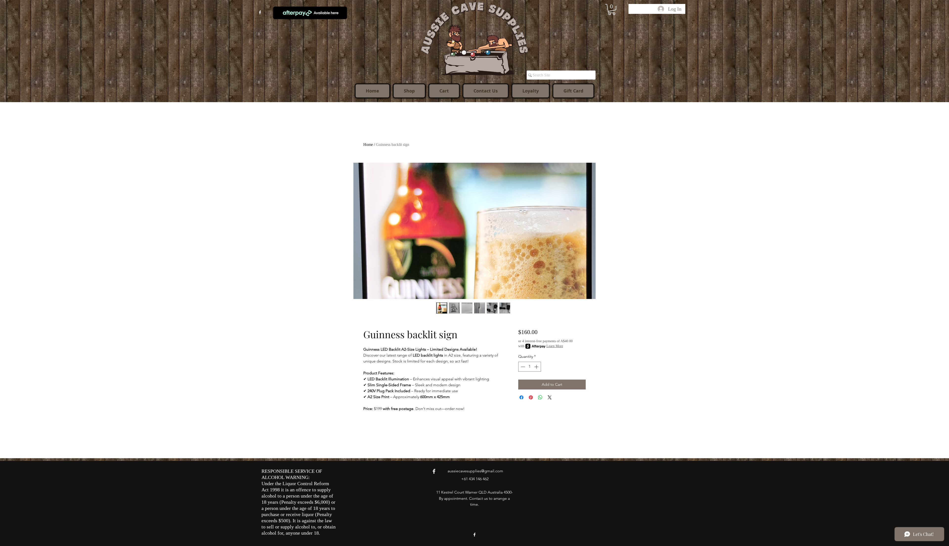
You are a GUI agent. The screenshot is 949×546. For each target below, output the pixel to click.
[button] (611, 9)
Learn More (554, 346)
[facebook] (260, 12)
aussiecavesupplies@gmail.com (475, 471)
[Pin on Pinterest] (531, 397)
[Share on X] (550, 397)
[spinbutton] (529, 366)
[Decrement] (522, 366)
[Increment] (536, 366)
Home (368, 144)
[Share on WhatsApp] (540, 397)
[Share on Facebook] (521, 397)
